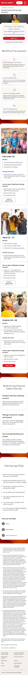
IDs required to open (10, 195)
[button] (14, 475)
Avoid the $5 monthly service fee (13, 174)
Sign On (19, 2)
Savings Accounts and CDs (8, 7)
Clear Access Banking (13, 401)
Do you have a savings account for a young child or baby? (13, 487)
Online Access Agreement (11, 604)
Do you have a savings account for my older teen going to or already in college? (15, 481)
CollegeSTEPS (11, 424)
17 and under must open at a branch (14, 42)
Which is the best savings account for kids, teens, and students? (14, 475)
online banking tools (19, 248)
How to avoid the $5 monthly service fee (14, 34)
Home (2, 663)
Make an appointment (9, 200)
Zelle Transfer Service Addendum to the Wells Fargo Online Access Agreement (14, 629)
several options (14, 190)
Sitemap (16, 660)
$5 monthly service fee (11, 80)
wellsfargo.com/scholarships (12, 444)
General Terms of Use (18, 656)
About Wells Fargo (18, 663)
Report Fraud (4, 660)
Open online (9, 365)
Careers (2, 665)
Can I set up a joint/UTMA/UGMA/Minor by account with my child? (15, 509)
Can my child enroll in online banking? (14, 492)
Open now (14, 38)
